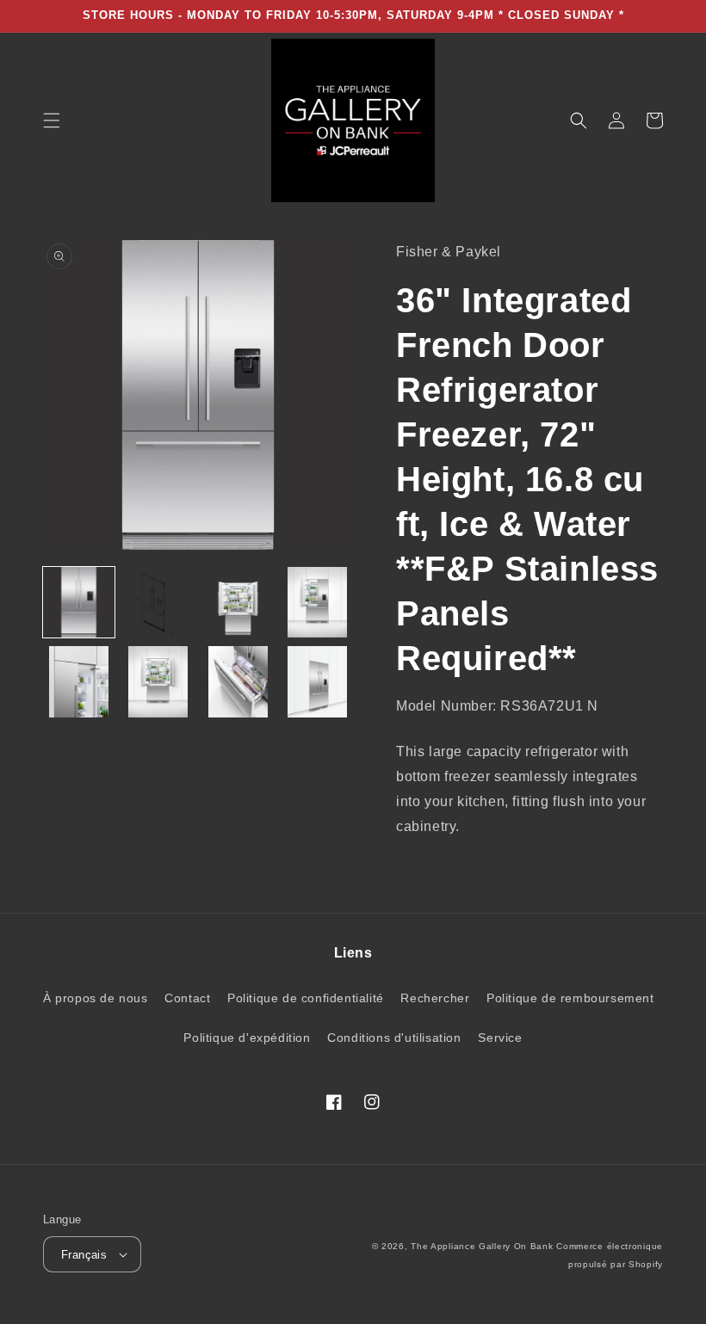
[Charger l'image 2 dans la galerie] (159, 602)
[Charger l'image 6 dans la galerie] (159, 681)
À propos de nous (95, 998)
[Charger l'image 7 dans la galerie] (238, 681)
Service (500, 1037)
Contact (187, 998)
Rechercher (434, 998)
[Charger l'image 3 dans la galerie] (238, 602)
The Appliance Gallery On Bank (482, 1246)
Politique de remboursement (570, 998)
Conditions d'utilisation (394, 1037)
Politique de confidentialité (305, 998)
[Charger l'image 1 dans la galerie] (79, 602)
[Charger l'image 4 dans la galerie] (318, 602)
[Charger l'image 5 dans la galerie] (79, 681)
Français (84, 1254)
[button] (52, 120)
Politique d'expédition (246, 1037)
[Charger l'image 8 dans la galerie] (318, 681)
